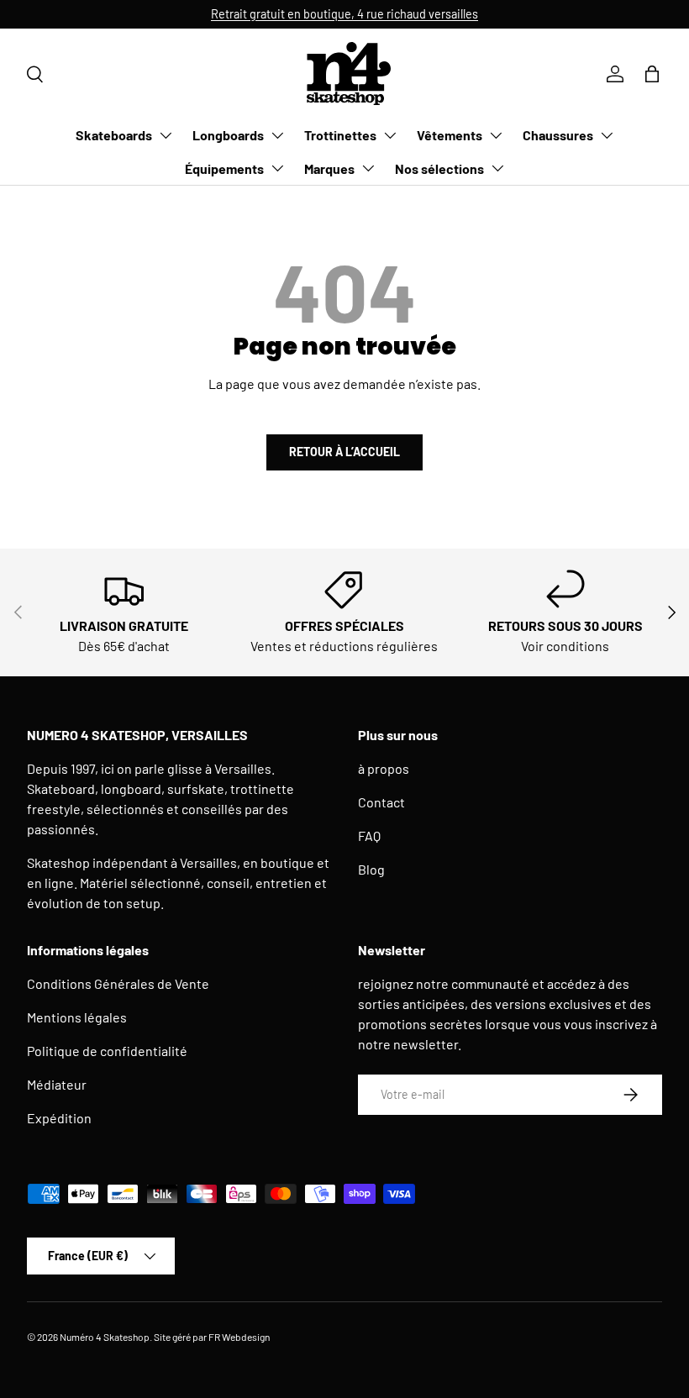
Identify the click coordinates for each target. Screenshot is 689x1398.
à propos (383, 768)
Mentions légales (77, 1017)
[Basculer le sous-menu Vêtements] (496, 135)
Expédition (59, 1118)
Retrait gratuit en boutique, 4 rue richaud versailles (344, 14)
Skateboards (114, 135)
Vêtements (449, 135)
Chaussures (558, 135)
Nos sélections (439, 168)
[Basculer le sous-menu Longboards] (277, 135)
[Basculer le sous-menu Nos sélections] (497, 168)
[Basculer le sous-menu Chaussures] (607, 135)
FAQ (369, 836)
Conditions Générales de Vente (118, 983)
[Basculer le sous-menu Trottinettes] (390, 135)
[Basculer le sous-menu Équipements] (277, 168)
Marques (329, 168)
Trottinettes (340, 135)
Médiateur (57, 1084)
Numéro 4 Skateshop (105, 1337)
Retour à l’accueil (344, 451)
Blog (371, 869)
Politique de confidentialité (107, 1051)
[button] (652, 73)
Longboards (228, 135)
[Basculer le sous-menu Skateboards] (165, 135)
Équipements (224, 168)
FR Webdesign (239, 1337)
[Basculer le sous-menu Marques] (368, 168)
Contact (381, 802)
